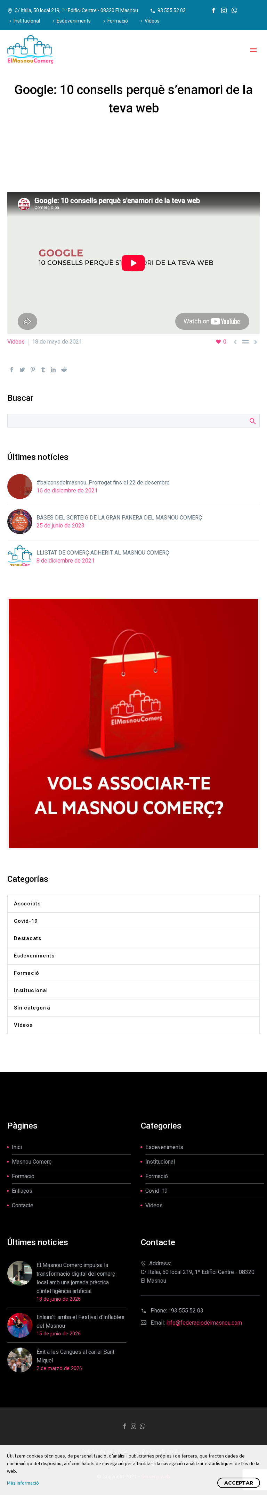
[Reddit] (64, 369)
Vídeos (152, 21)
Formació (117, 21)
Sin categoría (32, 1008)
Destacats (27, 938)
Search (252, 420)
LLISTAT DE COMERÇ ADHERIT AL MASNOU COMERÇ (103, 552)
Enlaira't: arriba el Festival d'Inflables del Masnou (80, 1321)
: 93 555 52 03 (186, 1310)
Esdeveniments (74, 21)
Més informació (23, 1483)
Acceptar (238, 1483)
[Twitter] (22, 369)
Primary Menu (253, 50)
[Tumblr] (43, 369)
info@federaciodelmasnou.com (204, 1322)
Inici (17, 1147)
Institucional (27, 21)
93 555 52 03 (171, 10)
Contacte (22, 1205)
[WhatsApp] (234, 10)
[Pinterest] (32, 369)
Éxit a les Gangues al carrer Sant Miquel (75, 1356)
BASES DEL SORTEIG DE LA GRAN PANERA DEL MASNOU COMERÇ (119, 517)
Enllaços (22, 1191)
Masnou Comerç (31, 1161)
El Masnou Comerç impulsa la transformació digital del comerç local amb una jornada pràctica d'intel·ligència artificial (76, 1278)
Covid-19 (26, 921)
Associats (27, 904)
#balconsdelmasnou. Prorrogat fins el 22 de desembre (103, 482)
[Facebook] (213, 10)
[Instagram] (224, 10)
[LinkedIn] (53, 369)
